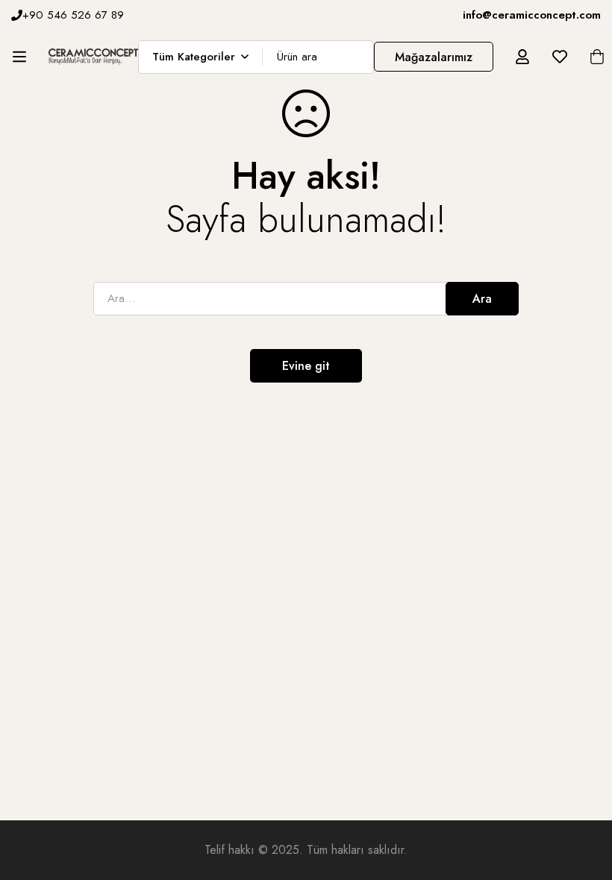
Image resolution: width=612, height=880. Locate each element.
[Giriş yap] (522, 56)
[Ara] (357, 57)
